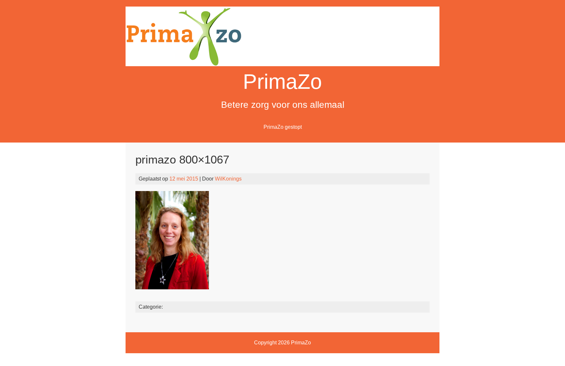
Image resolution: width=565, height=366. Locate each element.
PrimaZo (282, 81)
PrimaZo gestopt (283, 127)
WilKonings (228, 179)
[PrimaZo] (282, 64)
